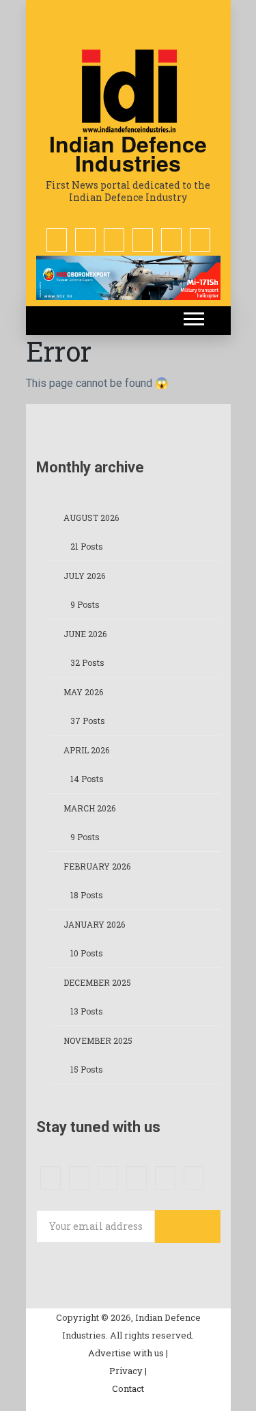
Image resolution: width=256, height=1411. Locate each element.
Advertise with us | (128, 1353)
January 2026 (94, 924)
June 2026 (84, 633)
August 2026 (91, 517)
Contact (128, 1388)
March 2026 (89, 808)
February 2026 (96, 866)
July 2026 (84, 575)
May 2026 (83, 691)
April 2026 (86, 749)
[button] (193, 316)
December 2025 (97, 982)
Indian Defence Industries (128, 153)
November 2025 (97, 1040)
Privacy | (128, 1371)
